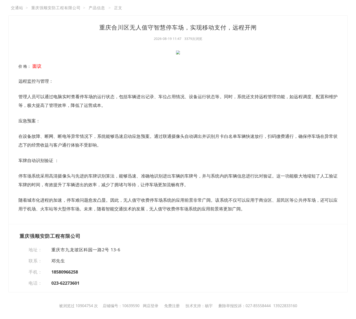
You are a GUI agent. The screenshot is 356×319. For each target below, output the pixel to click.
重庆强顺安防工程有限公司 (56, 7)
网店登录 (150, 305)
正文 (118, 7)
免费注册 (172, 305)
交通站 (17, 7)
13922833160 (285, 305)
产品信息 (97, 7)
